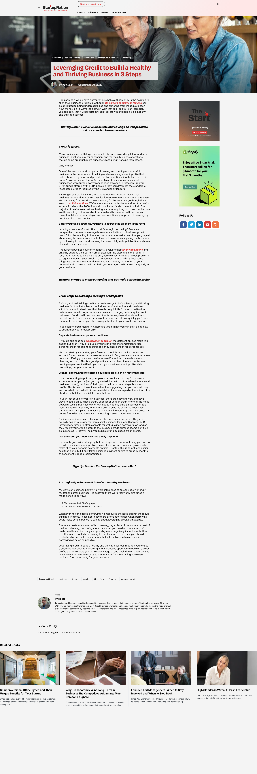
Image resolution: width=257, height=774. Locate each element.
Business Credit (46, 579)
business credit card (68, 579)
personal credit (128, 579)
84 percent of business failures (123, 103)
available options (78, 203)
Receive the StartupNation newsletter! (110, 466)
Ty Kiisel (60, 598)
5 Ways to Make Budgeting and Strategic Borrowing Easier (110, 279)
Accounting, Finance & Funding (66, 58)
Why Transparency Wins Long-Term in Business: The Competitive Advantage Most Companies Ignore (93, 693)
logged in (55, 632)
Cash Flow (89, 58)
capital (86, 579)
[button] (38, 8)
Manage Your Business (108, 58)
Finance (112, 579)
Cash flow (99, 579)
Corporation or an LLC (99, 340)
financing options (132, 249)
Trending (127, 58)
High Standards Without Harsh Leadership (223, 690)
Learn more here (116, 130)
